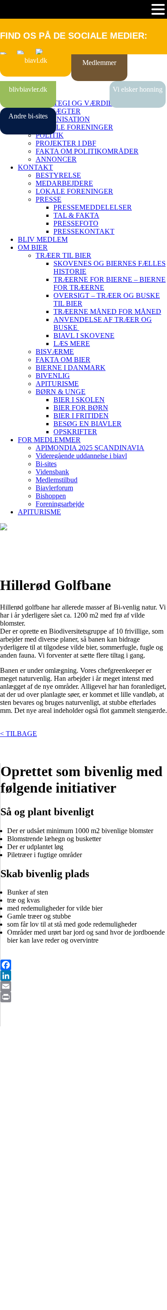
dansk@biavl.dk (45, 1188)
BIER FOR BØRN (80, 407)
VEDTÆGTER (58, 111)
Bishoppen (51, 496)
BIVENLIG (53, 375)
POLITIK (50, 135)
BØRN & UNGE (61, 391)
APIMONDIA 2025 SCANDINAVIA (90, 448)
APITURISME (57, 383)
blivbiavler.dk (28, 89)
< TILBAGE (18, 733)
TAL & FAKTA (76, 215)
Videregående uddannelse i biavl (81, 456)
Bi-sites (46, 464)
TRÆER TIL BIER (63, 255)
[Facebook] (83, 965)
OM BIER (33, 247)
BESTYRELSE (58, 175)
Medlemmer (99, 62)
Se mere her (17, 1298)
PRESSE (48, 199)
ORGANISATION (63, 119)
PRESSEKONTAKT (83, 231)
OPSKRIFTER (75, 431)
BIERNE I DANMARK (71, 367)
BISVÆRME (55, 351)
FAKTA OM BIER (63, 359)
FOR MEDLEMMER (49, 439)
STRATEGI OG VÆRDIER (77, 103)
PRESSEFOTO (75, 223)
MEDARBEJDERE (64, 183)
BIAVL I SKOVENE (83, 335)
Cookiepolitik (19, 1104)
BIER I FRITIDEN (81, 415)
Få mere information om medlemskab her (57, 1096)
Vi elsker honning (138, 89)
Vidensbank (52, 472)
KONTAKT (35, 167)
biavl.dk (35, 60)
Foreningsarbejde (60, 504)
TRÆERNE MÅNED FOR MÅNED (107, 311)
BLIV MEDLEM (43, 239)
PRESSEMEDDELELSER (92, 207)
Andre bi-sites (28, 116)
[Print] (83, 997)
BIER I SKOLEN (79, 399)
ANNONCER (56, 159)
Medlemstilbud (56, 480)
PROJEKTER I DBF (66, 143)
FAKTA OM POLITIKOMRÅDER (87, 151)
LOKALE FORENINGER (74, 127)
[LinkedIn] (83, 975)
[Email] (83, 986)
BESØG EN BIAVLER (87, 423)
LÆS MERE (71, 343)
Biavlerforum (54, 488)
